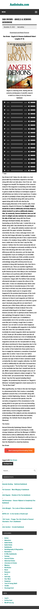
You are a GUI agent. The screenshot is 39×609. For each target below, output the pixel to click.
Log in (6, 598)
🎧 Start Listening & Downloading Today (19, 450)
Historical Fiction (9, 561)
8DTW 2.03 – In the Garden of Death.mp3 (15, 514)
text (5, 173)
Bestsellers (7, 552)
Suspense (7, 581)
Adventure (7, 540)
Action (6, 538)
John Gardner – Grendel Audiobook (13, 527)
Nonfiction (7, 567)
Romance (7, 572)
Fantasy (6, 556)
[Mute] (29, 102)
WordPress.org (9, 603)
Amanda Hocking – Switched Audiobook (14, 484)
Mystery (7, 565)
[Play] (5, 102)
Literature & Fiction (10, 563)
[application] (19, 102)
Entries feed (8, 600)
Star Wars (7, 579)
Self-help (7, 577)
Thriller (6, 586)
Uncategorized (8, 464)
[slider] (33, 102)
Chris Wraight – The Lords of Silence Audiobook (17, 508)
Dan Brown (13, 460)
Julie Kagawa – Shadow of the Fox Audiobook (16, 495)
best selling (20, 27)
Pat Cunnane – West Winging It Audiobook (15, 490)
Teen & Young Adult (10, 583)
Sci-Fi (6, 574)
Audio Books (8, 543)
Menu (4, 12)
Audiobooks (8, 547)
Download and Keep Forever (19, 32)
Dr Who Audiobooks (10, 554)
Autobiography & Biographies (13, 549)
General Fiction (9, 558)
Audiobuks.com (19, 4)
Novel (6, 570)
